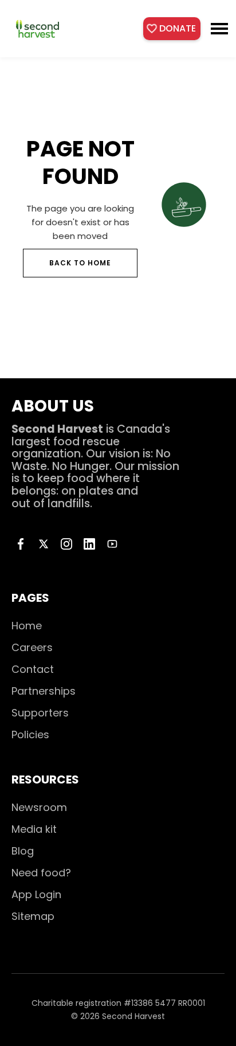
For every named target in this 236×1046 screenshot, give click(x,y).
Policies (30, 734)
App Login (36, 894)
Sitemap (32, 916)
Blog (22, 851)
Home (26, 625)
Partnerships (43, 691)
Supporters (40, 713)
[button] (219, 28)
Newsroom (39, 807)
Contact (32, 669)
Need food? (41, 872)
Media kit (34, 829)
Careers (32, 647)
